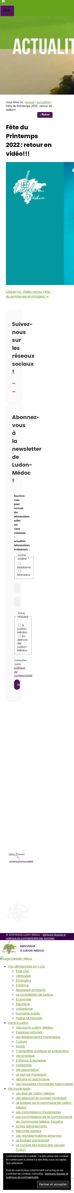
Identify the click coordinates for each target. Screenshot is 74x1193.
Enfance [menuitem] (22, 985)
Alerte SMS (23, 749)
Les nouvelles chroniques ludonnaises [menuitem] (44, 1084)
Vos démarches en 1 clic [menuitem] (26, 966)
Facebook (22, 757)
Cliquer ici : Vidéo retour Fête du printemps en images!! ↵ (28, 294)
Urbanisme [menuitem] (24, 1009)
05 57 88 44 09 (26, 732)
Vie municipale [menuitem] (19, 1088)
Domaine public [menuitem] (28, 1013)
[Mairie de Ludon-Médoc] (24, 2)
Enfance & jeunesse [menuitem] (31, 1060)
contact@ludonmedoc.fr (35, 741)
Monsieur (23, 575)
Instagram (23, 765)
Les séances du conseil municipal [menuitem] (41, 1098)
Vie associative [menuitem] (27, 1070)
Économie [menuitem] (23, 999)
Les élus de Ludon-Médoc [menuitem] (35, 1093)
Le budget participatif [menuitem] (32, 1140)
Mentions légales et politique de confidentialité (37, 1175)
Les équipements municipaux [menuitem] (38, 1037)
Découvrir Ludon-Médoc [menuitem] (34, 1027)
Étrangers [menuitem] (23, 980)
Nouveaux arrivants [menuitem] (31, 990)
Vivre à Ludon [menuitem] (18, 1023)
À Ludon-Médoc (22, 628)
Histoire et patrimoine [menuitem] (33, 1079)
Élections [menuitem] (23, 1004)
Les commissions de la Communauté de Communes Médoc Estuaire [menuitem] (44, 1119)
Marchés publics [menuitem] (28, 1131)
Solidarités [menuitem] (24, 1065)
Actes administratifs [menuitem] (31, 1126)
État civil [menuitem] (22, 971)
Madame (24, 567)
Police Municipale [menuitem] (29, 1018)
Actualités (43, 102)
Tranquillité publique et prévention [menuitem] (42, 1051)
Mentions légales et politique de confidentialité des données (36, 936)
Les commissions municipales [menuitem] (38, 1112)
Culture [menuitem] (21, 1041)
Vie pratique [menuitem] (25, 1056)
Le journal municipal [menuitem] (31, 1074)
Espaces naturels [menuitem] (29, 1032)
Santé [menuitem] (20, 1046)
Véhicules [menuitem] (23, 976)
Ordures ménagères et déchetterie (37, 873)
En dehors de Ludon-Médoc (22, 643)
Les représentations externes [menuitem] (38, 1135)
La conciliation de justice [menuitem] (34, 994)
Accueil (30, 102)
